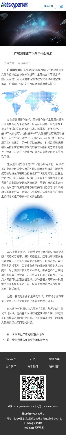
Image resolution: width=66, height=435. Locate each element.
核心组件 (11, 359)
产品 (32, 359)
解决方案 (54, 359)
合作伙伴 (11, 366)
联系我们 (54, 366)
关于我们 (32, 366)
